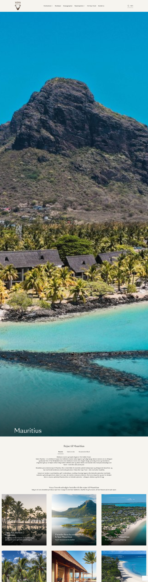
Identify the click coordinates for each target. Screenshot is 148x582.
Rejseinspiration (79, 6)
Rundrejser (58, 6)
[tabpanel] (74, 467)
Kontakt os (101, 6)
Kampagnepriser (67, 6)
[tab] (61, 452)
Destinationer (47, 6)
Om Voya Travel (91, 6)
